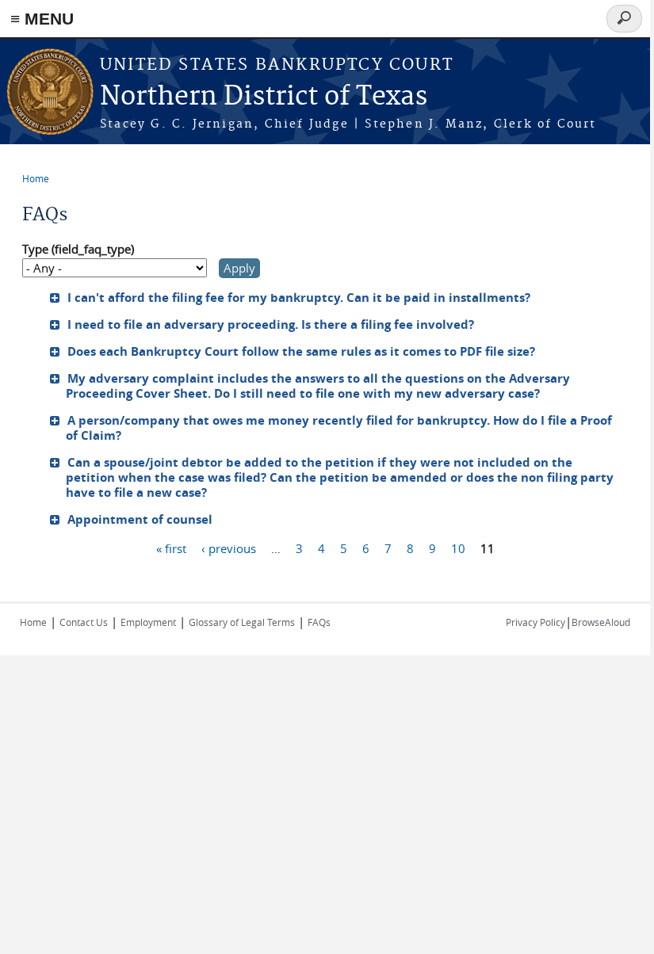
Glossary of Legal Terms (242, 622)
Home (35, 178)
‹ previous (228, 548)
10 (458, 548)
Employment (148, 622)
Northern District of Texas (263, 97)
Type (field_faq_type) (78, 249)
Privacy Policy (535, 622)
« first (171, 548)
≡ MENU (42, 19)
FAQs (319, 622)
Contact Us (83, 622)
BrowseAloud (601, 622)
